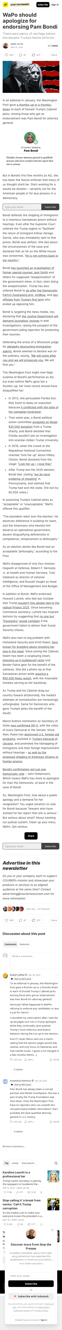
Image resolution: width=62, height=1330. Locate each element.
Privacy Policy (41, 1310)
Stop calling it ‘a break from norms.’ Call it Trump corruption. (22, 1204)
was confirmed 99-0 (24, 725)
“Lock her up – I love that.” (35, 464)
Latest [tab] (15, 1163)
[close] (52, 1230)
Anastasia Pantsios (20, 1080)
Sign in (55, 4)
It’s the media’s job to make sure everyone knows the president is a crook (22, 1214)
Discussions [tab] (28, 1163)
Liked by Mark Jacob (22, 979)
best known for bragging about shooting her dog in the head (30, 647)
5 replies (18, 1069)
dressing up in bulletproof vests (23, 660)
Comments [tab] (10, 944)
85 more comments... (14, 1146)
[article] (31, 1182)
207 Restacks (43, 908)
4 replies (18, 1131)
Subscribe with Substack (33, 1296)
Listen (54, 45)
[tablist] (17, 944)
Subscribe (43, 4)
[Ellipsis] (57, 974)
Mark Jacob (17, 44)
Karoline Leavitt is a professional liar (16, 1174)
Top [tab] (6, 1163)
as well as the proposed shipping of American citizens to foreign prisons (30, 757)
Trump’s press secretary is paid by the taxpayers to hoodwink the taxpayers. (22, 1182)
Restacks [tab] (24, 944)
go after (31, 290)
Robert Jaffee (17, 974)
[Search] (56, 1163)
